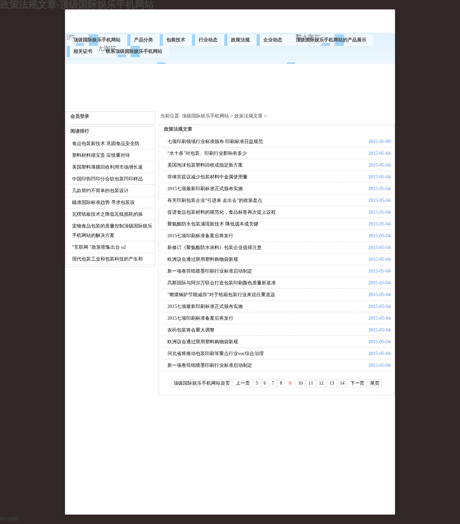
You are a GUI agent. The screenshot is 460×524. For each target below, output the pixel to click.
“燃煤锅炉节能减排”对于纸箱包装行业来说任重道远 (221, 294)
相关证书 (82, 51)
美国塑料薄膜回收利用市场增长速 (107, 167)
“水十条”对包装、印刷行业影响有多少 (207, 153)
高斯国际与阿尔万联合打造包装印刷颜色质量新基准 (221, 282)
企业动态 (272, 39)
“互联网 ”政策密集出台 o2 (99, 247)
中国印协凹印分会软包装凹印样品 (107, 178)
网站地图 (9, 519)
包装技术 (175, 39)
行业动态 (208, 39)
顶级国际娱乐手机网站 (97, 39)
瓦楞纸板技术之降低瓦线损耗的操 (107, 214)
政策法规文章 (248, 115)
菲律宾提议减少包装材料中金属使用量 (207, 176)
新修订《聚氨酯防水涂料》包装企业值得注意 (214, 247)
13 (331, 383)
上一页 (243, 383)
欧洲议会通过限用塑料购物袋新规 (202, 259)
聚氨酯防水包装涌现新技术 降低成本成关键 (212, 223)
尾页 (375, 383)
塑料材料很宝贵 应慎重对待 (101, 155)
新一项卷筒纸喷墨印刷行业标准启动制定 (209, 271)
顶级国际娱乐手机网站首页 (201, 383)
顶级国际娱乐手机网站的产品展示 (331, 39)
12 (321, 383)
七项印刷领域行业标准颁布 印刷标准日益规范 (215, 141)
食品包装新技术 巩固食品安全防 (105, 143)
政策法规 (240, 39)
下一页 (357, 383)
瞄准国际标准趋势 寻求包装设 (103, 202)
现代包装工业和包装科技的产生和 (107, 258)
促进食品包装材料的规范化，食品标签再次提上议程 (221, 212)
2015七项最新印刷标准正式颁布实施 (205, 188)
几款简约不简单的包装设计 (100, 190)
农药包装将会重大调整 (191, 330)
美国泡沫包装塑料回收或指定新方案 (205, 165)
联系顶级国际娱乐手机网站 (134, 51)
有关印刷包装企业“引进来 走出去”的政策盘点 (214, 200)
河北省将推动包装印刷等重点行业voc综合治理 (215, 353)
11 (310, 383)
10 (300, 383)
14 (342, 383)
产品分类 (143, 39)
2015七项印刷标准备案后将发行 (200, 235)
